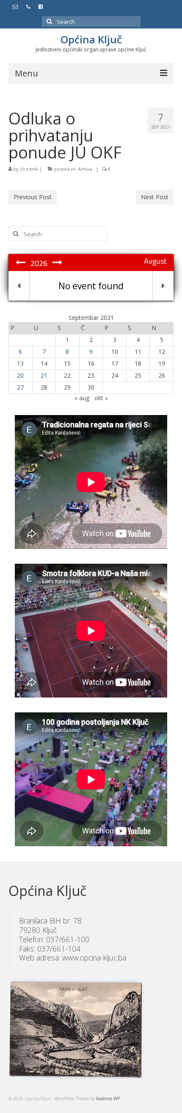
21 (44, 375)
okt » (101, 398)
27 (20, 387)
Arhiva (85, 169)
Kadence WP (108, 1099)
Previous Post (33, 197)
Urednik (29, 169)
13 (20, 363)
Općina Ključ (91, 39)
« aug (81, 398)
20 (20, 375)
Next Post (154, 197)
